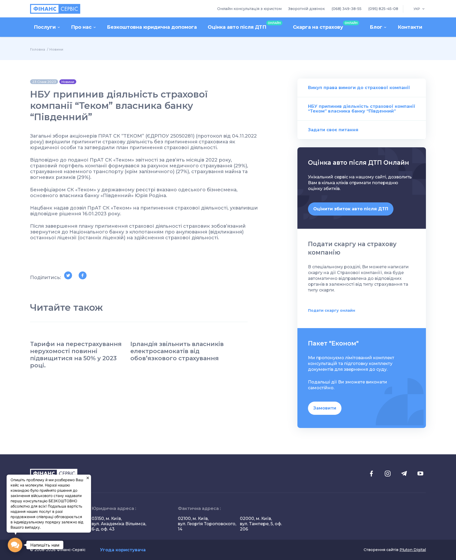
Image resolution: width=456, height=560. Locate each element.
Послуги (45, 27)
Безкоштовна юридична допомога (152, 27)
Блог (376, 27)
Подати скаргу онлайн (331, 310)
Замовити (324, 408)
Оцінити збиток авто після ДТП (350, 208)
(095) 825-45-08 (383, 8)
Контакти (410, 27)
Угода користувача (123, 549)
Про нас (81, 27)
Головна (37, 49)
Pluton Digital (413, 549)
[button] (15, 545)
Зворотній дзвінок (306, 8)
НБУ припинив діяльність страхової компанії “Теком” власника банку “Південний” (361, 109)
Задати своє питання (333, 129)
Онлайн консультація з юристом (249, 8)
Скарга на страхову (325, 25)
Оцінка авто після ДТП (244, 25)
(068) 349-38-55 (346, 8)
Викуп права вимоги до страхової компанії (359, 87)
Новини (56, 49)
